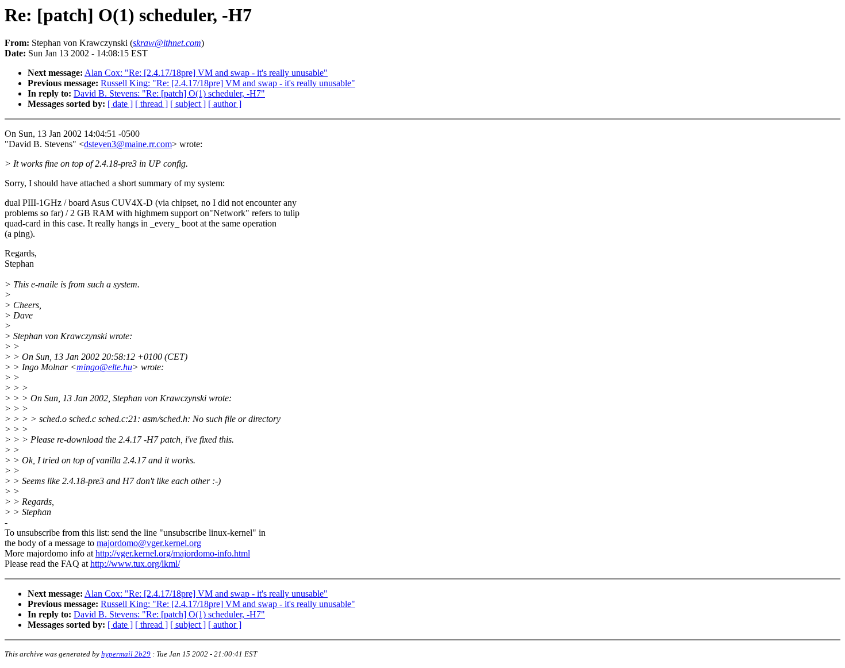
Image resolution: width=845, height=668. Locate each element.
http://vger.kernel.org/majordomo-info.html (172, 553)
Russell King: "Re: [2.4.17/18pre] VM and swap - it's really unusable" (228, 83)
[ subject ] (188, 104)
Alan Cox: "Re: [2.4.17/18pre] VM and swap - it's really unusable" (206, 73)
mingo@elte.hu (104, 367)
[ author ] (224, 104)
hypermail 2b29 (126, 654)
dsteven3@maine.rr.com (128, 144)
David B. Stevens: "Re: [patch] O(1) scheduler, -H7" (169, 93)
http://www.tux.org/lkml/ (135, 564)
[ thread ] (151, 104)
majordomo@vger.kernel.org (149, 543)
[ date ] (120, 104)
